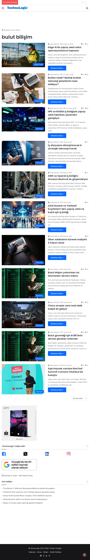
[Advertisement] (45, 18)
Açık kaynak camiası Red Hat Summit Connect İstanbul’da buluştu (65, 372)
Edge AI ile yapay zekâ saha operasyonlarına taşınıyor (64, 49)
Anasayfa (6, 30)
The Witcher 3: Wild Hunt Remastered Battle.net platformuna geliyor (29, 488)
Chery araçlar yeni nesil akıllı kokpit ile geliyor (65, 307)
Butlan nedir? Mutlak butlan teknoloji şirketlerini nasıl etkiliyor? (64, 81)
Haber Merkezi (54, 44)
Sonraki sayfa (78, 398)
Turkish (52, 548)
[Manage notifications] (84, 555)
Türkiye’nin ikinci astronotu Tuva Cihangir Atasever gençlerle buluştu (29, 492)
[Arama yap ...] (87, 8)
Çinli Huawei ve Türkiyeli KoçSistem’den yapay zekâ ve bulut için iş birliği (66, 209)
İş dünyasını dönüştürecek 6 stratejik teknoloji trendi (65, 147)
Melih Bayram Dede (56, 108)
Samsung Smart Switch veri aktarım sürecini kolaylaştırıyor (25, 499)
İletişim (45, 552)
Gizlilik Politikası (55, 552)
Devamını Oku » (57, 68)
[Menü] (3, 8)
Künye (39, 552)
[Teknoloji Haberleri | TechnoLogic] (18, 7)
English (59, 548)
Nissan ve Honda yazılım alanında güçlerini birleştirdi (22, 503)
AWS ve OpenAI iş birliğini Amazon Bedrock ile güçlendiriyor (68, 177)
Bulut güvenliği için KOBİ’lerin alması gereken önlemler (65, 337)
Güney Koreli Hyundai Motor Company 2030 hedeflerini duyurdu (42, 2)
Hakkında (32, 552)
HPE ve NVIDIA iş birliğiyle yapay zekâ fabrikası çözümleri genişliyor (66, 115)
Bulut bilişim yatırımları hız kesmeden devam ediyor (63, 274)
